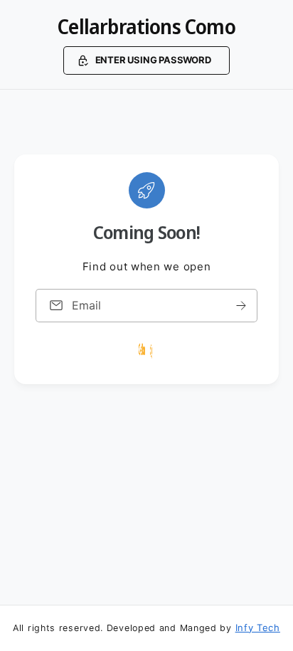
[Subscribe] (241, 305)
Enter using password (153, 59)
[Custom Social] (146, 350)
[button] (146, 60)
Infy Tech (257, 627)
